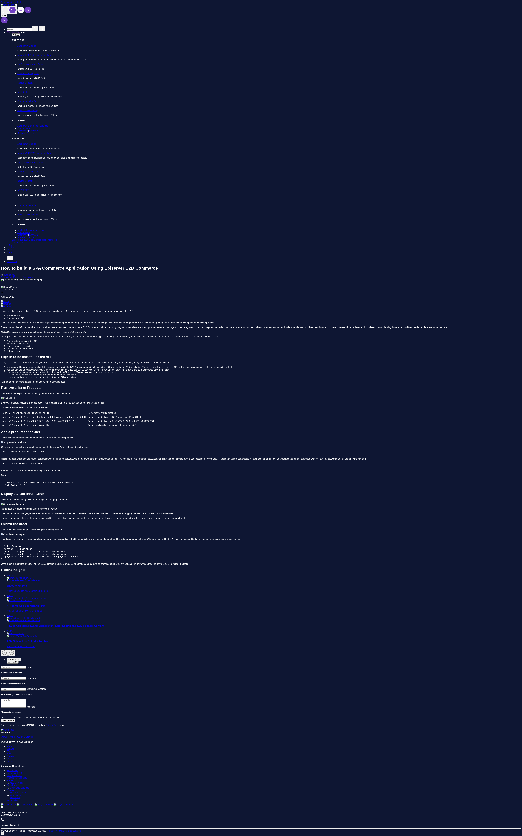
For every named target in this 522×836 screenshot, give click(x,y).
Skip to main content (11, 2)
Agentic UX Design (26, 46)
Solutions (11, 749)
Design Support (24, 83)
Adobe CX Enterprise (27, 126)
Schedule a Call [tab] (14, 659)
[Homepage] (7, 730)
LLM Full (78, 831)
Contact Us (17, 242)
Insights (10, 247)
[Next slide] (11, 653)
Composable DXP (15, 773)
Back (4, 15)
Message (30, 707)
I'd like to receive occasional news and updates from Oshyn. (32, 718)
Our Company (26, 742)
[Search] (9, 10)
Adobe (10, 780)
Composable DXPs (26, 101)
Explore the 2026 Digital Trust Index (29, 240)
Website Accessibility (27, 110)
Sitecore (21, 133)
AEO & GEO (23, 92)
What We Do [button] (13, 32)
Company (31, 678)
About (9, 252)
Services (44, 126)
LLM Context (67, 831)
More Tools (53, 240)
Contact (10, 761)
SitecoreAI (15, 797)
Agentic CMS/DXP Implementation (34, 55)
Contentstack (23, 128)
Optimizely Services (19, 788)
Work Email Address (36, 689)
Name (30, 667)
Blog (9, 754)
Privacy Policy (53, 725)
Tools (9, 250)
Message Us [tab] (13, 662)
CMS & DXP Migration (28, 73)
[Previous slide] (4, 653)
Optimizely (22, 131)
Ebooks (10, 756)
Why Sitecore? (17, 795)
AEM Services (16, 783)
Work (9, 245)
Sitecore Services (18, 792)
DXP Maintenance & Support (31, 64)
